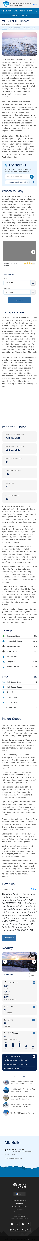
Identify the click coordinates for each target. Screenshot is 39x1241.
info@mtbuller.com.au (13, 1158)
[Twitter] (17, 1224)
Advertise (19, 1203)
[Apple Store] (25, 1229)
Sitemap (20, 1214)
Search (19, 300)
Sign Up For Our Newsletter (19, 1206)
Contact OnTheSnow (19, 1201)
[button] (36, 11)
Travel (15, 11)
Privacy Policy (19, 1209)
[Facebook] (28, 1224)
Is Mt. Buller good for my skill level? (18, 182)
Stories (22, 11)
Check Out (7, 288)
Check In (6, 279)
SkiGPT (29, 11)
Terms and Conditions (19, 1212)
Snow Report (14, 28)
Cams (34, 28)
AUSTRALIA (6, 24)
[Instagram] (23, 1224)
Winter (14, 16)
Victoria (19, 1068)
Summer (22, 16)
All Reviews (9, 938)
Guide (4, 28)
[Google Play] (15, 1229)
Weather (8, 11)
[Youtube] (12, 1224)
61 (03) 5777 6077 (10, 1154)
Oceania (24, 1060)
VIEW (32, 975)
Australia (24, 1064)
